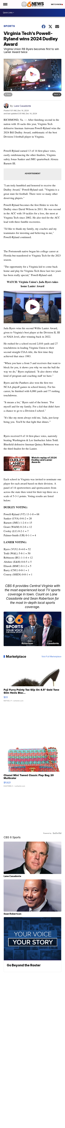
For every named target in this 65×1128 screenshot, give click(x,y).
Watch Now (56, 4)
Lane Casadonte (22, 105)
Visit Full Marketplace (51, 656)
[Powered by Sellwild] (57, 833)
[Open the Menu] (5, 4)
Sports (9, 26)
